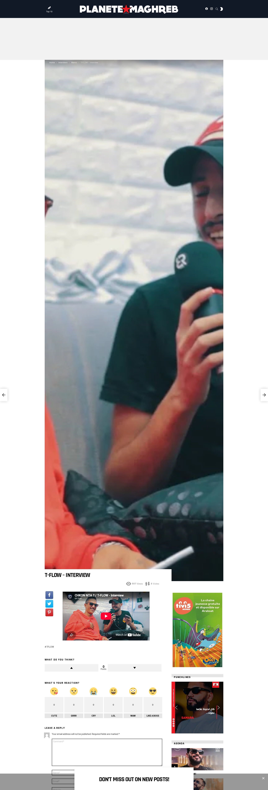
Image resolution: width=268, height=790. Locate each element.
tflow (50, 647)
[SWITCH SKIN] (221, 9)
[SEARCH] (217, 9)
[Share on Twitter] (49, 604)
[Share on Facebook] (49, 595)
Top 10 (49, 11)
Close (263, 778)
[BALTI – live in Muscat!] (197, 759)
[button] (176, 707)
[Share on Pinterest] (49, 612)
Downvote (134, 668)
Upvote (71, 668)
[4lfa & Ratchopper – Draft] (3, 395)
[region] (197, 707)
